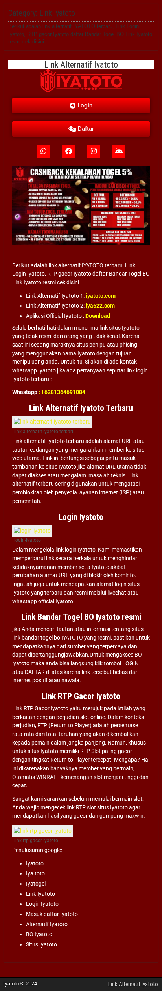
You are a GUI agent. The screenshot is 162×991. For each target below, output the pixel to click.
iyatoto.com (101, 296)
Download (97, 316)
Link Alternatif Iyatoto (133, 984)
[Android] (118, 151)
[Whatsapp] (43, 151)
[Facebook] (68, 151)
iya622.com (100, 305)
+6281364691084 (63, 392)
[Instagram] (93, 151)
